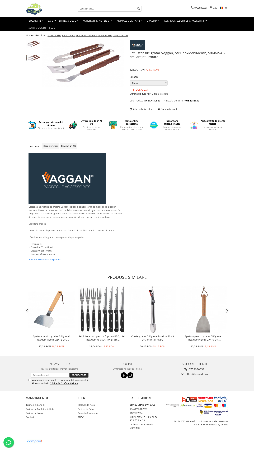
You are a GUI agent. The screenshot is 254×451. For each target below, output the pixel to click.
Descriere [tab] (34, 146)
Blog (52, 27)
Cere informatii (168, 109)
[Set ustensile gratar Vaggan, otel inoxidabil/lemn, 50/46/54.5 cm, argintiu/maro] (83, 63)
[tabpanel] (83, 63)
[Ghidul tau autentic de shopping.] (34, 441)
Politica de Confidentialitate (64, 383)
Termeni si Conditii (35, 404)
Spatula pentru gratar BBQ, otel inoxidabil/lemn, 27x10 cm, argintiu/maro (203, 338)
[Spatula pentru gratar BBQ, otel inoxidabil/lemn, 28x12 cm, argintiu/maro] (51, 309)
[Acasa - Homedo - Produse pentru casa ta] (43, 9)
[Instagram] (130, 375)
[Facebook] (124, 375)
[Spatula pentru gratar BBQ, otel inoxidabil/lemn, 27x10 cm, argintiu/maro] (203, 309)
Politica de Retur (86, 409)
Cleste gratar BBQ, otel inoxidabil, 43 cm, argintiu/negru (152, 338)
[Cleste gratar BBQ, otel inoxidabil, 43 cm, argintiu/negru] (152, 309)
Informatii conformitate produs (45, 259)
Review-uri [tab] (68, 145)
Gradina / (41, 35)
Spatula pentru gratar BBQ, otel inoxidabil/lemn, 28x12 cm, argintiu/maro (51, 338)
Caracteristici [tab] (50, 145)
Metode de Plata (86, 404)
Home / (30, 35)
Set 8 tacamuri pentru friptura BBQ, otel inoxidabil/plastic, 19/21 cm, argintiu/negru (102, 338)
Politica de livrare (34, 413)
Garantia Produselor (88, 413)
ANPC (81, 417)
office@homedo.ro (196, 374)
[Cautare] (138, 9)
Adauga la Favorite (142, 109)
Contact (30, 417)
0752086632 (196, 369)
